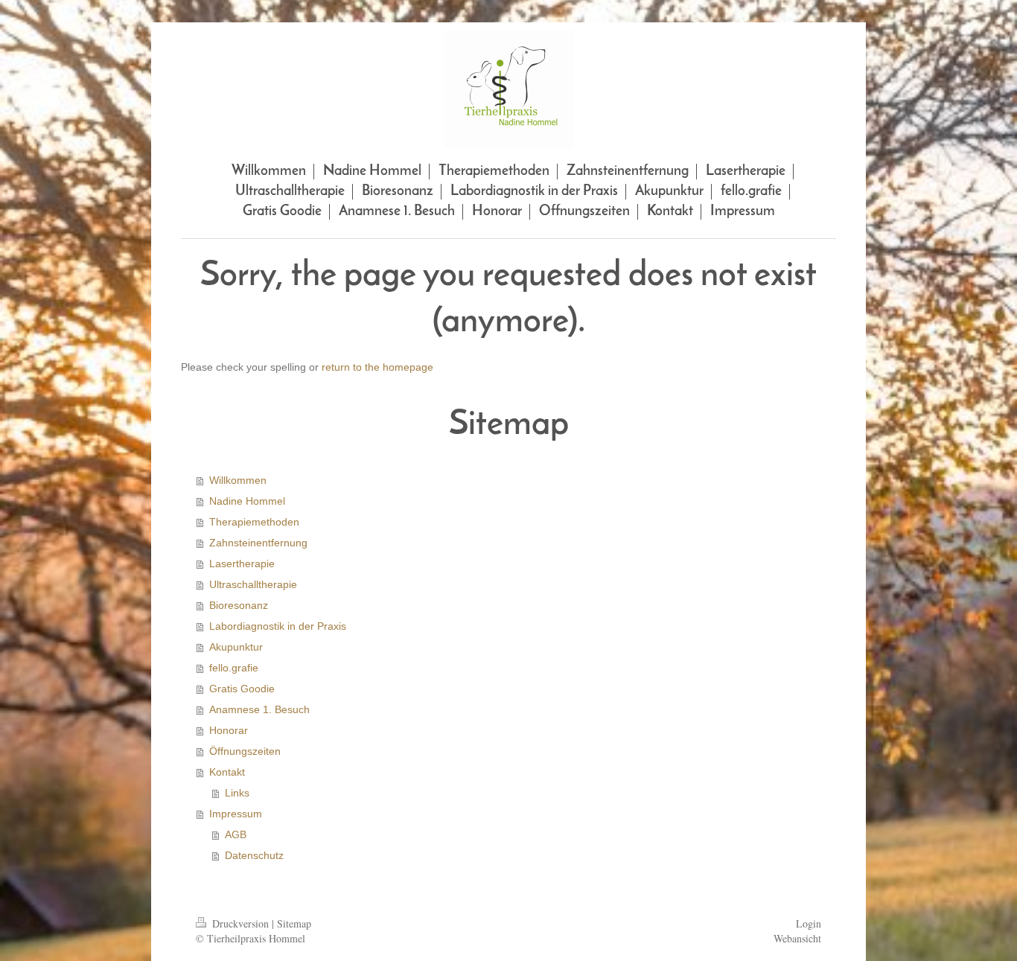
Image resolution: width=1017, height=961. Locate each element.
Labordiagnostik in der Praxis (277, 626)
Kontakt (227, 772)
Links (237, 793)
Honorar (228, 730)
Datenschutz (254, 855)
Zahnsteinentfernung (258, 543)
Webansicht (797, 938)
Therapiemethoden (254, 522)
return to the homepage (377, 367)
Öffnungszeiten (245, 751)
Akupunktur (236, 647)
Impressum (235, 814)
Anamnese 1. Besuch (259, 709)
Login (808, 923)
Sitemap (294, 923)
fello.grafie (233, 668)
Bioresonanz (238, 605)
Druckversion (240, 923)
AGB (235, 834)
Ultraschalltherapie (253, 584)
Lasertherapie (242, 563)
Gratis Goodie (242, 689)
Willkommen (238, 480)
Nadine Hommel (247, 501)
